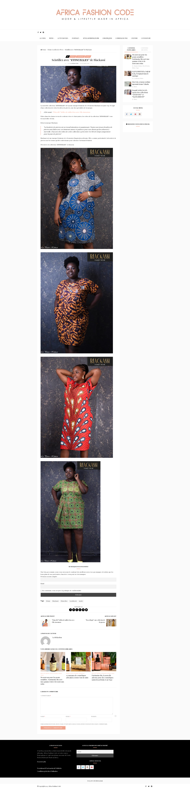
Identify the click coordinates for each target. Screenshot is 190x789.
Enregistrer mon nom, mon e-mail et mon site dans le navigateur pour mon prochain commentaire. (74, 724)
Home (44, 50)
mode (81, 601)
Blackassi (55, 601)
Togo (42, 675)
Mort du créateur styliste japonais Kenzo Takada (141, 83)
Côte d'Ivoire (54, 673)
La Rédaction (74, 63)
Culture (134, 38)
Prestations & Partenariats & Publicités (49, 768)
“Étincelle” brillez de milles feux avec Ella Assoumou (71, 112)
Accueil (43, 38)
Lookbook (55, 50)
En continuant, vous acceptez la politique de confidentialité (61, 590)
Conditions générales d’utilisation (47, 771)
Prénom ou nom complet (49, 576)
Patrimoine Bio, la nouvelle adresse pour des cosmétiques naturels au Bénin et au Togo (102, 677)
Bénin (49, 50)
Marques (81, 673)
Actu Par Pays (62, 38)
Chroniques (107, 38)
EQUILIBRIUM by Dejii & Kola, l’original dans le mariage (141, 73)
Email (42, 583)
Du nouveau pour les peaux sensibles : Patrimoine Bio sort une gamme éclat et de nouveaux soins (52, 680)
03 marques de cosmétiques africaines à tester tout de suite (77, 676)
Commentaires (46, 695)
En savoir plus (41, 762)
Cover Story (146, 38)
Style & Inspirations (91, 38)
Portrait (75, 38)
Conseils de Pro (121, 38)
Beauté (43, 673)
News (51, 38)
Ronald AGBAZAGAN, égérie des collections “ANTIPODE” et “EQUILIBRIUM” (140, 93)
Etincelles (64, 601)
